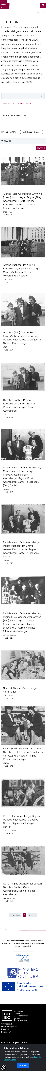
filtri (40, 148)
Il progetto (5, 1029)
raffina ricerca (24, 104)
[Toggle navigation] (43, 5)
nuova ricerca (8, 104)
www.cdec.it (6, 1024)
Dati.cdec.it (6, 1032)
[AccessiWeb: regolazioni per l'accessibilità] (3, 1067)
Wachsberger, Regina (30, 132)
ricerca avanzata (13, 115)
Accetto (23, 1065)
